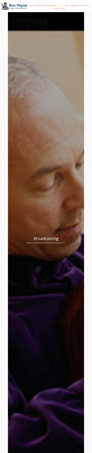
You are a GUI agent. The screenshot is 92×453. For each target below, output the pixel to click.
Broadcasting (60, 5)
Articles (67, 5)
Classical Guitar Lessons (40, 5)
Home (30, 5)
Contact (63, 8)
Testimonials (56, 8)
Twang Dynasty (74, 5)
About (87, 5)
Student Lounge (51, 5)
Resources (81, 5)
